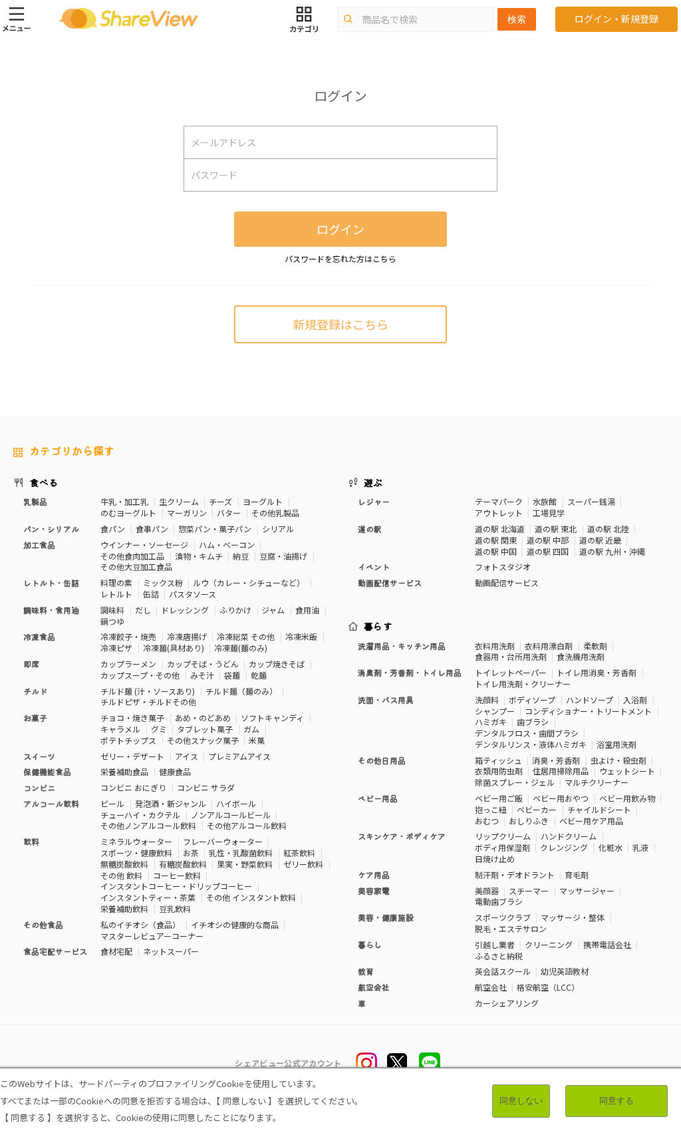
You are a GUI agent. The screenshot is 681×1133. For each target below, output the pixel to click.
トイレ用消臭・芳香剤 (596, 672)
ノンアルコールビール (231, 814)
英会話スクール (503, 971)
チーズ (220, 501)
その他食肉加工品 (132, 556)
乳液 (640, 847)
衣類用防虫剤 (499, 770)
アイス (186, 756)
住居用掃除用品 (561, 770)
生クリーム (179, 501)
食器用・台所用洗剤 (511, 656)
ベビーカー (537, 809)
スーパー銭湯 (591, 501)
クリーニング (549, 944)
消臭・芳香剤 (556, 760)
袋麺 (232, 675)
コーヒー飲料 (177, 875)
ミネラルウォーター (136, 841)
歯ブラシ (533, 721)
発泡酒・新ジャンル (170, 803)
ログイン (340, 229)
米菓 (257, 740)
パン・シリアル (51, 528)
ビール (112, 803)
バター (229, 512)
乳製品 (35, 501)
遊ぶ (373, 482)
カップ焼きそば (277, 663)
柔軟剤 (595, 645)
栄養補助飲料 (124, 908)
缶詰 (151, 593)
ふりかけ (235, 609)
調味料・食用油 (51, 609)
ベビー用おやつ (561, 798)
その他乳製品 (275, 512)
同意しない (521, 1101)
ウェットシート (627, 770)
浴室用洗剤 (616, 744)
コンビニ (39, 787)
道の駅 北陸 (608, 528)
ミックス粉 (163, 582)
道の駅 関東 (496, 540)
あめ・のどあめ (203, 717)
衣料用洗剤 (495, 645)
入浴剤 (635, 699)
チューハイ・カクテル (140, 814)
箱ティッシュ (498, 760)
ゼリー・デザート (132, 756)
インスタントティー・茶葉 (148, 897)
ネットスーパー (171, 951)
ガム (251, 728)
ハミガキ (491, 721)
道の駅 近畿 (600, 540)
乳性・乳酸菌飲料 (241, 852)
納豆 (241, 556)
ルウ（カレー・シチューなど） (249, 582)
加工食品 (39, 544)
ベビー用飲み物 (627, 798)
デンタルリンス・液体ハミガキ (531, 744)
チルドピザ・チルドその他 (148, 701)
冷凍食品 (39, 636)
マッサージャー (586, 890)
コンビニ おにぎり (133, 787)
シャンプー (495, 711)
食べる (44, 482)
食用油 (307, 609)
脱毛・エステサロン (511, 928)
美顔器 (487, 890)
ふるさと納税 (499, 955)
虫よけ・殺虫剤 (618, 760)
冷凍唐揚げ (187, 636)
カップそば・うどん (203, 663)
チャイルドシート (599, 809)
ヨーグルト (263, 501)
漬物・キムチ (199, 556)
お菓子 (35, 717)
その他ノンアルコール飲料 (148, 825)
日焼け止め (495, 858)
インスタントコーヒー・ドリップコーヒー (176, 885)
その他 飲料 (121, 875)
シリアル (278, 528)
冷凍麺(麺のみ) (240, 647)
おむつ (487, 820)
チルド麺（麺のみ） (241, 691)
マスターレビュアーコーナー (152, 935)
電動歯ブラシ (499, 901)
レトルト (116, 593)
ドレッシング (185, 609)
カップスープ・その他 (140, 675)
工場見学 (549, 512)
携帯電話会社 (607, 944)
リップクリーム (503, 836)
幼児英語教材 (565, 971)
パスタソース (192, 593)
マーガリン (187, 512)
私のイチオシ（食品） (140, 924)
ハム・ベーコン (227, 544)
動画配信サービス (507, 582)
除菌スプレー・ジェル (515, 782)
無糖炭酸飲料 (124, 864)
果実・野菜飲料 (245, 864)
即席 (31, 663)
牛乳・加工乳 (124, 501)
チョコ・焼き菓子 (132, 717)
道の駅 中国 (496, 551)
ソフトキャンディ (272, 717)
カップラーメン (128, 663)
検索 (516, 19)
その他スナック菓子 (203, 740)
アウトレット (499, 512)
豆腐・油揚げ (283, 556)
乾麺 (259, 675)
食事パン (152, 528)
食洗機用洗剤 (581, 656)
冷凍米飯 (301, 636)
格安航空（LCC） (548, 987)
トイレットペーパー (511, 672)
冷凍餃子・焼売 (128, 636)
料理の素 (116, 582)
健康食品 (175, 771)
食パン (112, 528)
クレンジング (564, 847)
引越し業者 (495, 944)
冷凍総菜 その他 (246, 636)
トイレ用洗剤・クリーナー (523, 683)
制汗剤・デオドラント (515, 874)
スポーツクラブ (503, 917)
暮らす (378, 626)
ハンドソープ (589, 699)
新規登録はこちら (340, 324)
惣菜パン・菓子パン (214, 528)
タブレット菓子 (205, 728)
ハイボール (236, 803)
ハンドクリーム (569, 836)
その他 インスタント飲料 (251, 897)
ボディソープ (532, 699)
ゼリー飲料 (303, 864)
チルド (35, 691)
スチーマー (529, 890)
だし (143, 609)
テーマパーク (499, 501)
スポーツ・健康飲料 (136, 852)
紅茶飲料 (299, 852)
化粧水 (610, 847)
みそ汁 (202, 675)
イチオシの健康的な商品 (235, 924)
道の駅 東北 (556, 528)
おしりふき (529, 820)
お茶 (191, 852)
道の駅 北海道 (500, 528)
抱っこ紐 (491, 809)
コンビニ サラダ (206, 787)
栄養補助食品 (124, 771)
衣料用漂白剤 (549, 645)
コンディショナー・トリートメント (588, 711)
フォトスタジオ (503, 566)
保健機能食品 (47, 771)
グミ (159, 728)
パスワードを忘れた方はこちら (340, 258)
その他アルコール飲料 (247, 825)
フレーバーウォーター (223, 841)
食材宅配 (116, 951)
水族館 (545, 501)
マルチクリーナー (596, 782)
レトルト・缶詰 (51, 582)
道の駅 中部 (548, 540)
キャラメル (120, 728)
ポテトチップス (128, 740)
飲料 (31, 841)
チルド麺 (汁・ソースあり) (147, 691)
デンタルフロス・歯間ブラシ (527, 732)
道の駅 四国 (548, 551)
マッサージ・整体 (573, 917)
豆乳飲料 (175, 908)
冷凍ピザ (116, 647)
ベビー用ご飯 (499, 798)
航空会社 (491, 987)
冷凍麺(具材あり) (173, 647)
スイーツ (39, 756)
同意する (616, 1101)
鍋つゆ (112, 621)
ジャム (273, 609)
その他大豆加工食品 (136, 566)
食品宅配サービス (55, 951)
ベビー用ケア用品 (591, 820)
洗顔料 (487, 699)
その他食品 (43, 924)
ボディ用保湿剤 (502, 847)
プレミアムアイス (239, 756)
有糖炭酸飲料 (183, 864)
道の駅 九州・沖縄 (612, 551)
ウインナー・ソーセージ (144, 544)
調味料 (112, 609)
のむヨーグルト (128, 512)
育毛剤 (577, 874)
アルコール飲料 (51, 803)
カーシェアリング (507, 1003)
